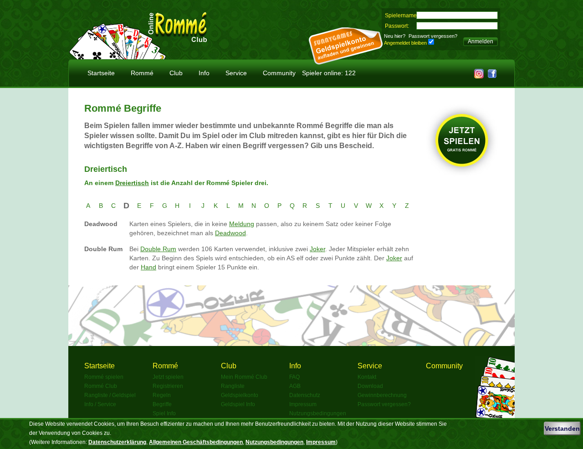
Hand (148, 267)
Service (236, 73)
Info (204, 73)
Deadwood (230, 233)
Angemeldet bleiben (405, 43)
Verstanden (562, 428)
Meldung (241, 223)
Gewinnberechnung (382, 395)
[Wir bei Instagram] (479, 76)
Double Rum (158, 249)
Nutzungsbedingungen (317, 413)
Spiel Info (164, 413)
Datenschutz (304, 395)
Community (279, 73)
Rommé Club (100, 386)
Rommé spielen (103, 377)
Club (176, 73)
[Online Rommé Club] (178, 38)
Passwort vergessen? (433, 36)
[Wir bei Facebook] (492, 76)
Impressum (303, 404)
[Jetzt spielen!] (462, 174)
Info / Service (100, 404)
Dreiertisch (132, 182)
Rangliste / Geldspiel (110, 395)
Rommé (142, 73)
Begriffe (162, 404)
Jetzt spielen (168, 377)
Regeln (162, 395)
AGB (295, 386)
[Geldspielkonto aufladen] (346, 62)
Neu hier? (394, 36)
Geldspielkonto (239, 395)
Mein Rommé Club (244, 377)
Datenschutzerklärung (117, 442)
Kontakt (367, 377)
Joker (317, 249)
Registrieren (168, 386)
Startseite (101, 73)
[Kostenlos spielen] (117, 57)
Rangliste (233, 386)
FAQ (294, 377)
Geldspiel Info (238, 404)
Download (370, 386)
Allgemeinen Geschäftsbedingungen (196, 442)
